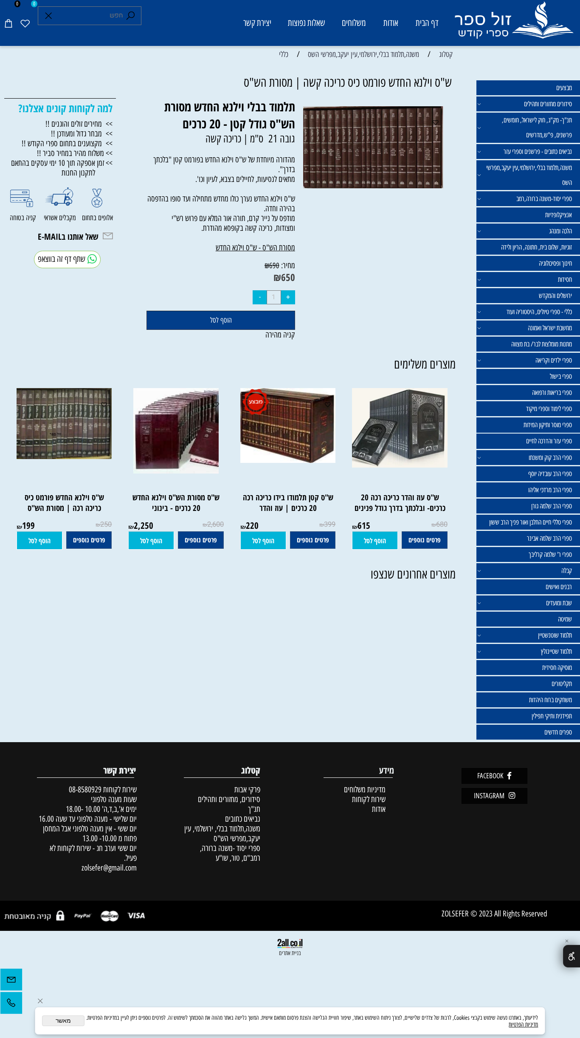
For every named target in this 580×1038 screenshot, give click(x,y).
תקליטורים (562, 684)
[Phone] (11, 1005)
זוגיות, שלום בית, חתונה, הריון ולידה (536, 247)
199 (28, 525)
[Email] (11, 982)
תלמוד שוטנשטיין (555, 635)
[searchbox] (89, 16)
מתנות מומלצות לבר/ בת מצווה (541, 344)
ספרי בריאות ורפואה (552, 393)
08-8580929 (85, 789)
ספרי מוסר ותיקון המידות (548, 425)
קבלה (566, 571)
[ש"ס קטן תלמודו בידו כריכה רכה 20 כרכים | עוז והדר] (287, 460)
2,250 (143, 525)
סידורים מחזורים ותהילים (548, 104)
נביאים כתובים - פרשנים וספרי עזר (538, 151)
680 (442, 524)
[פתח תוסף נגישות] (571, 956)
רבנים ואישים (559, 587)
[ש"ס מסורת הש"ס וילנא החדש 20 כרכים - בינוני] (176, 471)
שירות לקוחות (369, 799)
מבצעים (564, 88)
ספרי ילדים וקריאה (553, 360)
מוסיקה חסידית (557, 668)
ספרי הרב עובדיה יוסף (550, 474)
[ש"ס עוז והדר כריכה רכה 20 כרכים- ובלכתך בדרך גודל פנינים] (396, 465)
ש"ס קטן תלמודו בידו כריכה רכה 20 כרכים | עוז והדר (288, 502)
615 (364, 525)
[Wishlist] (25, 23)
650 (288, 277)
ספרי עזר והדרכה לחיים (549, 441)
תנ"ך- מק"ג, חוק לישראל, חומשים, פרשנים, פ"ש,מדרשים (537, 127)
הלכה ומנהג (560, 231)
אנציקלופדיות (558, 215)
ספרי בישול (561, 376)
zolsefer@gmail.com (108, 868)
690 (274, 265)
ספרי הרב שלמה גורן (551, 506)
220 (252, 525)
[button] (375, 540)
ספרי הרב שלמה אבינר (549, 538)
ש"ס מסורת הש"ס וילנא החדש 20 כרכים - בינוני (176, 502)
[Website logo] (513, 24)
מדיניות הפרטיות (523, 1024)
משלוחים (354, 22)
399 (329, 524)
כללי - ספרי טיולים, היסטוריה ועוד (539, 312)
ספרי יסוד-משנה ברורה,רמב (544, 199)
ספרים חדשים (558, 732)
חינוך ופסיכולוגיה (555, 263)
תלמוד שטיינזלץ (556, 651)
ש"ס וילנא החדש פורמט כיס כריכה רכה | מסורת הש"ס (64, 502)
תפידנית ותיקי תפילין (552, 716)
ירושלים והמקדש (555, 296)
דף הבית (427, 22)
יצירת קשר (257, 22)
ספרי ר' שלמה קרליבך (550, 554)
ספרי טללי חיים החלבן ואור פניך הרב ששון (530, 522)
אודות (390, 22)
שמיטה (565, 619)
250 (106, 524)
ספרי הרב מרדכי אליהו (550, 490)
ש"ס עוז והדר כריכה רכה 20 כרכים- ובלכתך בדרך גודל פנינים (400, 502)
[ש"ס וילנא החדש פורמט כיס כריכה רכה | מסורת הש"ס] (60, 456)
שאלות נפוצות (306, 22)
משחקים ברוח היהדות (550, 700)
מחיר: (287, 265)
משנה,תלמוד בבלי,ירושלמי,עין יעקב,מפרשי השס (529, 175)
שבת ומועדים (559, 603)
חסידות (565, 279)
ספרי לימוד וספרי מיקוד (549, 409)
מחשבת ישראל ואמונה (550, 328)
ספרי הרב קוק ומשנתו (550, 458)
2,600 (215, 524)
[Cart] (8, 23)
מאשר (63, 1021)
